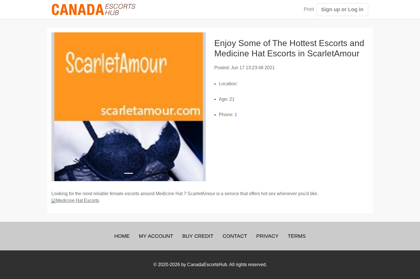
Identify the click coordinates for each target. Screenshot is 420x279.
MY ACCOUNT (156, 236)
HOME (122, 236)
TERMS (297, 236)
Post (309, 9)
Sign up (330, 9)
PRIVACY (267, 236)
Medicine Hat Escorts (77, 200)
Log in (355, 9)
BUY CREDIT (197, 236)
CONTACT (235, 236)
